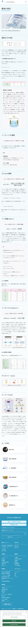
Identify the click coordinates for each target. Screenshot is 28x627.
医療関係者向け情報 (14, 524)
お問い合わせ (10, 537)
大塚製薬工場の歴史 (5, 562)
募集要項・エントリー (5, 600)
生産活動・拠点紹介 (18, 558)
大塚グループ (4, 565)
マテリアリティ (17, 572)
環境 (15, 573)
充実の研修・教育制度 (5, 597)
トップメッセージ (5, 557)
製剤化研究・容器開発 (5, 573)
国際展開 (16, 562)
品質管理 (16, 560)
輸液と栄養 (16, 545)
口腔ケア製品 (4, 550)
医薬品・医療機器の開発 (6, 572)
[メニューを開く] (25, 2)
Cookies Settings (14, 617)
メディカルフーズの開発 (6, 575)
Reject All (14, 620)
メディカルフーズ (5, 547)
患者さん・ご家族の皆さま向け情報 (14, 521)
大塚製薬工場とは (5, 589)
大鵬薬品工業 (20, 608)
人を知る (3, 592)
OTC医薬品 (4, 549)
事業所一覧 (4, 563)
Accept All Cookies (14, 624)
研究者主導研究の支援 (5, 576)
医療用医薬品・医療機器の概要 (7, 545)
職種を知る (4, 591)
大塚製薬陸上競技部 (6, 604)
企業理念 (3, 558)
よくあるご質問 (4, 599)
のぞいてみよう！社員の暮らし (7, 594)
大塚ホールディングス (5, 608)
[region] (14, 618)
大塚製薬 (13, 608)
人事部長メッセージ (5, 587)
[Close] (25, 612)
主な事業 (16, 557)
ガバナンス (16, 576)
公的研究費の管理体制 (5, 581)
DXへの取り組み (17, 565)
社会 (15, 575)
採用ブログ (4, 595)
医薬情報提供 (17, 563)
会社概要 (3, 560)
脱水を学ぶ (16, 547)
